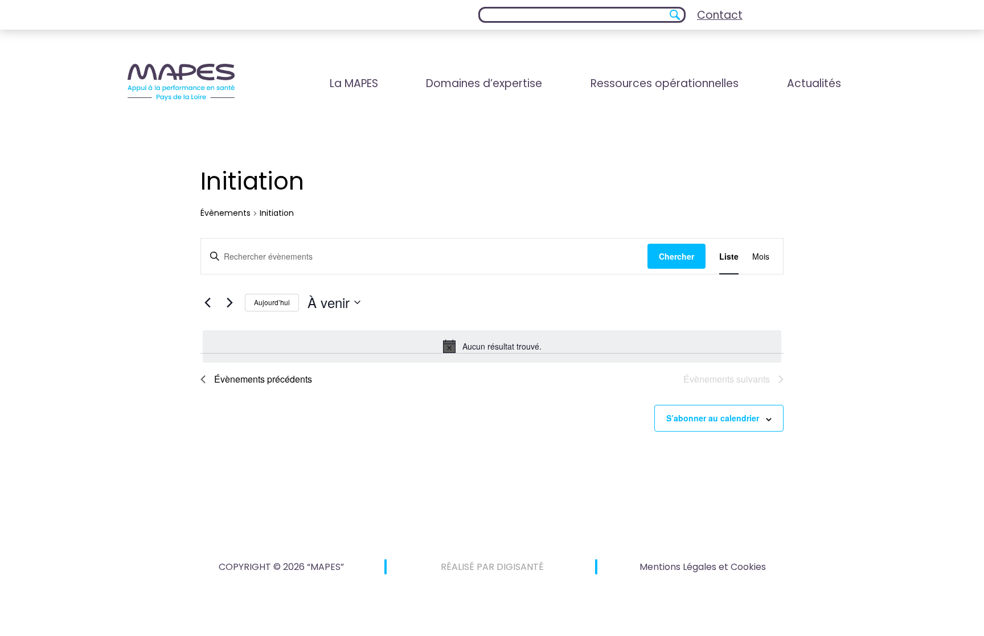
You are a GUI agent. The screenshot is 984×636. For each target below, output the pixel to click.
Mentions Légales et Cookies (702, 566)
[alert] (492, 346)
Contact (720, 15)
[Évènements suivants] (229, 302)
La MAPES (354, 83)
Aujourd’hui (272, 302)
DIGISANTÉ (520, 566)
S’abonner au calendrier (712, 418)
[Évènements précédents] (207, 302)
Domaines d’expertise (484, 83)
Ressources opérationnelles (665, 83)
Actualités (814, 83)
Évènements (225, 213)
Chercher (676, 256)
